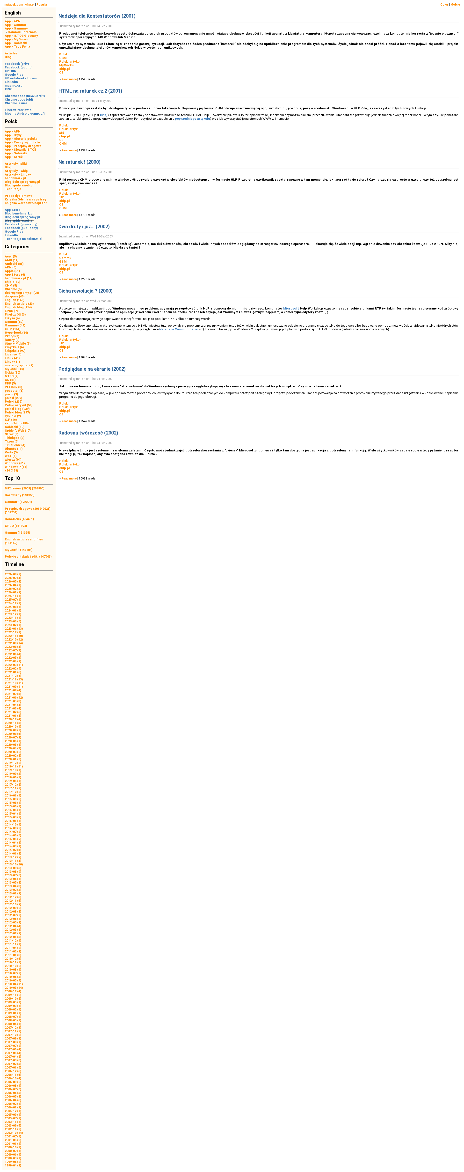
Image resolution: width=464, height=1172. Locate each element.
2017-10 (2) (13, 792)
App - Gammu (15, 25)
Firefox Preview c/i (19, 110)
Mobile (455, 4)
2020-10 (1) (13, 726)
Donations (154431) (19, 519)
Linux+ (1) (12, 361)
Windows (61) (15, 463)
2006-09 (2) (13, 1082)
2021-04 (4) (13, 705)
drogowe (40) (15, 296)
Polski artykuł (69, 61)
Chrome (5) (13, 289)
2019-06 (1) (13, 777)
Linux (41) (12, 358)
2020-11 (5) (13, 723)
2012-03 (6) (13, 929)
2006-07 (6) (13, 1089)
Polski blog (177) (17, 412)
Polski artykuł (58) (19, 405)
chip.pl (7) (12, 282)
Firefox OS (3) (15, 314)
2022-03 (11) (14, 665)
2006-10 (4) (13, 1078)
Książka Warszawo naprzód (26, 203)
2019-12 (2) (13, 763)
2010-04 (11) (14, 984)
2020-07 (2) (13, 737)
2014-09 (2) (13, 828)
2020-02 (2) (13, 755)
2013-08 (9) (13, 871)
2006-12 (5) (13, 1071)
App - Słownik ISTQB (20, 149)
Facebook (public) (19, 67)
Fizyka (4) (12, 318)
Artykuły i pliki (16, 163)
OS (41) (10, 380)
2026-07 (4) (13, 578)
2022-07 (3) (13, 650)
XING (9, 89)
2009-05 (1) (13, 1002)
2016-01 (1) (13, 795)
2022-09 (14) (14, 643)
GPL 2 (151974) (16, 526)
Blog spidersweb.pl (19, 185)
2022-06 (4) (13, 654)
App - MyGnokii (16, 39)
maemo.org (13, 85)
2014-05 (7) (13, 839)
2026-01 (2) (13, 592)
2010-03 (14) (14, 987)
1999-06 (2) (13, 1162)
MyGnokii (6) (14, 369)
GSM (63, 58)
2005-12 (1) (13, 1111)
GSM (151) (13, 329)
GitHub (10, 71)
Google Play (14, 74)
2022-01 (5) (13, 672)
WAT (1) (11, 456)
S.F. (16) (11, 419)
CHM (63, 143)
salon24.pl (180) (17, 423)
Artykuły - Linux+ (18, 174)
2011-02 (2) (13, 951)
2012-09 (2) (13, 908)
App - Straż (14, 157)
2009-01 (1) (13, 1013)
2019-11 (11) (14, 766)
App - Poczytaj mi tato (22, 142)
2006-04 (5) (13, 1100)
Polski (64, 54)
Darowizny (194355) (20, 495)
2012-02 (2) (13, 933)
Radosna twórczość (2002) (88, 433)
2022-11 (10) (14, 636)
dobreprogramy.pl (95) (22, 293)
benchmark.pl (15, 178)
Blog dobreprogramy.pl (22, 182)
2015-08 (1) (13, 802)
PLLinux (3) (13, 387)
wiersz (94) (13, 459)
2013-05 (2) (13, 882)
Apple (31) (12, 271)
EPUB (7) (11, 311)
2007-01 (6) (13, 1067)
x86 (61, 132)
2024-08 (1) (13, 607)
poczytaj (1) (14, 390)
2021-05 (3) (13, 701)
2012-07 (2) (13, 915)
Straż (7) (12, 434)
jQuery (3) (12, 340)
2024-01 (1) (13, 610)
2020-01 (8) (13, 759)
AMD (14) (12, 260)
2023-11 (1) (13, 617)
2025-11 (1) (13, 596)
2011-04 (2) (13, 948)
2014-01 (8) (13, 853)
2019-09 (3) (13, 773)
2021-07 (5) (13, 694)
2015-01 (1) (13, 821)
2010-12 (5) (13, 958)
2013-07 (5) (13, 875)
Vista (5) (11, 452)
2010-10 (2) (13, 966)
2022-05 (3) (13, 657)
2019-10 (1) (13, 770)
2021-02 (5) (13, 712)
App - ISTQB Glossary (21, 35)
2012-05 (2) (13, 922)
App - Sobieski (16, 43)
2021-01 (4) (13, 715)
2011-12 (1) (13, 940)
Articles (11, 53)
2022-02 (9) (13, 668)
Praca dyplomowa (19, 196)
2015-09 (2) (13, 799)
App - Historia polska (21, 138)
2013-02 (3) (13, 890)
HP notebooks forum (21, 78)
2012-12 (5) (13, 897)
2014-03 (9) (13, 846)
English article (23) (19, 303)
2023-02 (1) (13, 625)
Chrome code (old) (19, 99)
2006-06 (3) (13, 1093)
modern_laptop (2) (19, 365)
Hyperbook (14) (16, 332)
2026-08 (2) (13, 574)
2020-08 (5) (13, 734)
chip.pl (29, 4)
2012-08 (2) (13, 911)
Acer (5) (11, 256)
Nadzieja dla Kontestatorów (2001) (97, 16)
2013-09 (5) (13, 868)
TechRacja (13, 189)
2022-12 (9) (13, 632)
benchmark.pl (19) (19, 278)
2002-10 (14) (14, 1133)
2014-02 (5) (13, 850)
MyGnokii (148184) (19, 550)
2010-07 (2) (13, 973)
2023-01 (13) (14, 628)
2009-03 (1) (13, 1006)
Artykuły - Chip (16, 171)
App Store (12, 210)
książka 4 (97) (15, 351)
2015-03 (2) (13, 817)
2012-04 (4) (13, 926)
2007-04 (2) (13, 1056)
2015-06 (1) (13, 806)
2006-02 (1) (13, 1104)
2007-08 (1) (13, 1042)
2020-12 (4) (13, 719)
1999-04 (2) (13, 1165)
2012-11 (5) (13, 900)
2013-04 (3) (13, 886)
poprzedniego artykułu (192, 118)
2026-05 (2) (13, 581)
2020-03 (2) (13, 752)
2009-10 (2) (13, 998)
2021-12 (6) (13, 676)
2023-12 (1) (13, 614)
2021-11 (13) (14, 679)
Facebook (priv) (17, 64)
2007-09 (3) (13, 1038)
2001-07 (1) (13, 1136)
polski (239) (13, 398)
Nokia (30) (12, 372)
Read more (69, 79)
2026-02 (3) (13, 588)
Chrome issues (16, 103)
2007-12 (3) (13, 1027)
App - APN (13, 21)
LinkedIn (11, 82)
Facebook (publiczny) (21, 228)
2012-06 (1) (13, 919)
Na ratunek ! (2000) (79, 162)
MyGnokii (66, 65)
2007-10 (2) (13, 1035)
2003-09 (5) (13, 1125)
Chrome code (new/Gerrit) (25, 96)
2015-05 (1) (13, 810)
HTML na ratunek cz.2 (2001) (90, 91)
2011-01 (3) (13, 955)
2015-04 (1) (13, 813)
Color (444, 4)
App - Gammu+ (16, 28)
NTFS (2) (12, 376)
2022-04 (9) (13, 661)
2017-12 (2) (13, 784)
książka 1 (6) (14, 347)
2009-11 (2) (13, 995)
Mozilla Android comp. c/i (25, 113)
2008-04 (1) (13, 1024)
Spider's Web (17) (18, 430)
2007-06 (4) (13, 1049)
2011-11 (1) (13, 944)
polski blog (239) (17, 409)
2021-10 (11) (14, 683)
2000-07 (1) (13, 1151)
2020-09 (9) (13, 730)
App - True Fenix (17, 46)
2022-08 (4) (13, 647)
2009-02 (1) (13, 1009)
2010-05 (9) (13, 980)
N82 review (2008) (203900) (24, 488)
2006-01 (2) (13, 1107)
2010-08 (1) (13, 969)
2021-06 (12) (14, 697)
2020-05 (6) (13, 744)
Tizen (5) (12, 441)
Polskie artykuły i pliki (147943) (28, 556)
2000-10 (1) (13, 1147)
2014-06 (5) (13, 835)
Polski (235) (13, 401)
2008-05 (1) (13, 1020)
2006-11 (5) (13, 1074)
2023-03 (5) (13, 621)
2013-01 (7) (13, 893)
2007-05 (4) (13, 1053)
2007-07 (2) (13, 1045)
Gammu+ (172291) (18, 502)
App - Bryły (13, 135)
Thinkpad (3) (14, 438)
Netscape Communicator (178, 329)
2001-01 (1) (13, 1143)
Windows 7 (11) (16, 467)
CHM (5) (11, 285)
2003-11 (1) (13, 1122)
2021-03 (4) (13, 708)
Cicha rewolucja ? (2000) (85, 291)
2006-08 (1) (13, 1085)
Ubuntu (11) (14, 448)
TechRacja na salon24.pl (23, 239)
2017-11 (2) (13, 788)
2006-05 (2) (13, 1096)
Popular (41, 4)
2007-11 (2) (13, 1031)
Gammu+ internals (22, 32)
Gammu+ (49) (15, 325)
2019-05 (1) (13, 781)
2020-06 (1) (13, 741)
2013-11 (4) (13, 860)
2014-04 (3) (13, 842)
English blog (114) (18, 307)
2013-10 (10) (14, 864)
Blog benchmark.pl (19, 213)
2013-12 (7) (13, 857)
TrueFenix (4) (15, 445)
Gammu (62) (14, 322)
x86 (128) (11, 470)
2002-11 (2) (13, 1129)
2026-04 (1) (13, 585)
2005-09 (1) (13, 1114)
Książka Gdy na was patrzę (25, 199)
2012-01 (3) (13, 937)
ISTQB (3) (12, 336)
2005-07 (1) (13, 1118)
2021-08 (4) (13, 690)
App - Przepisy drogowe (23, 146)
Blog (8, 57)
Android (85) (14, 263)
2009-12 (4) (13, 991)
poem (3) (11, 394)
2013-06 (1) (13, 879)
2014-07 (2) (13, 831)
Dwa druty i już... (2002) (84, 226)
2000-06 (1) (13, 1154)
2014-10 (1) (13, 824)
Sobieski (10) (14, 427)
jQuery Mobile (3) (18, 343)
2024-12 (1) (13, 603)
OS (61, 72)
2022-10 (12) (14, 639)
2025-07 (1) (13, 599)
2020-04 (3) (13, 748)
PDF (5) (10, 383)
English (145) (14, 300)
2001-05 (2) (13, 1140)
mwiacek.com (13, 4)
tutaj (104, 115)
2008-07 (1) (13, 1016)
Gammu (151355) (17, 532)
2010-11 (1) (13, 962)
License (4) (13, 354)
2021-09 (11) (14, 686)
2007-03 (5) (13, 1060)
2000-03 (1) (13, 1158)
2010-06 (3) (13, 977)
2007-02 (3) (13, 1064)
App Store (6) (15, 274)
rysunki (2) (13, 416)
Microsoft (291, 308)
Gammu (65, 258)
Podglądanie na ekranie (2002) (92, 369)
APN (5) (10, 267)
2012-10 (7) (13, 904)
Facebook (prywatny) (21, 224)
